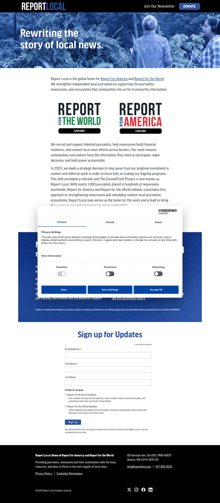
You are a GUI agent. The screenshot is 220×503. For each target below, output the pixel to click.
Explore (79, 131)
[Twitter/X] (129, 489)
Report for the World (149, 79)
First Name (71, 364)
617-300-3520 (164, 466)
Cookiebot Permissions (69, 473)
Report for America (114, 79)
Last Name (70, 377)
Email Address (73, 350)
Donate (189, 6)
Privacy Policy (43, 473)
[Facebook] (143, 489)
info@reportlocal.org (139, 466)
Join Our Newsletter (159, 6)
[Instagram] (136, 489)
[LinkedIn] (150, 489)
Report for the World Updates (82, 406)
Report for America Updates (81, 394)
